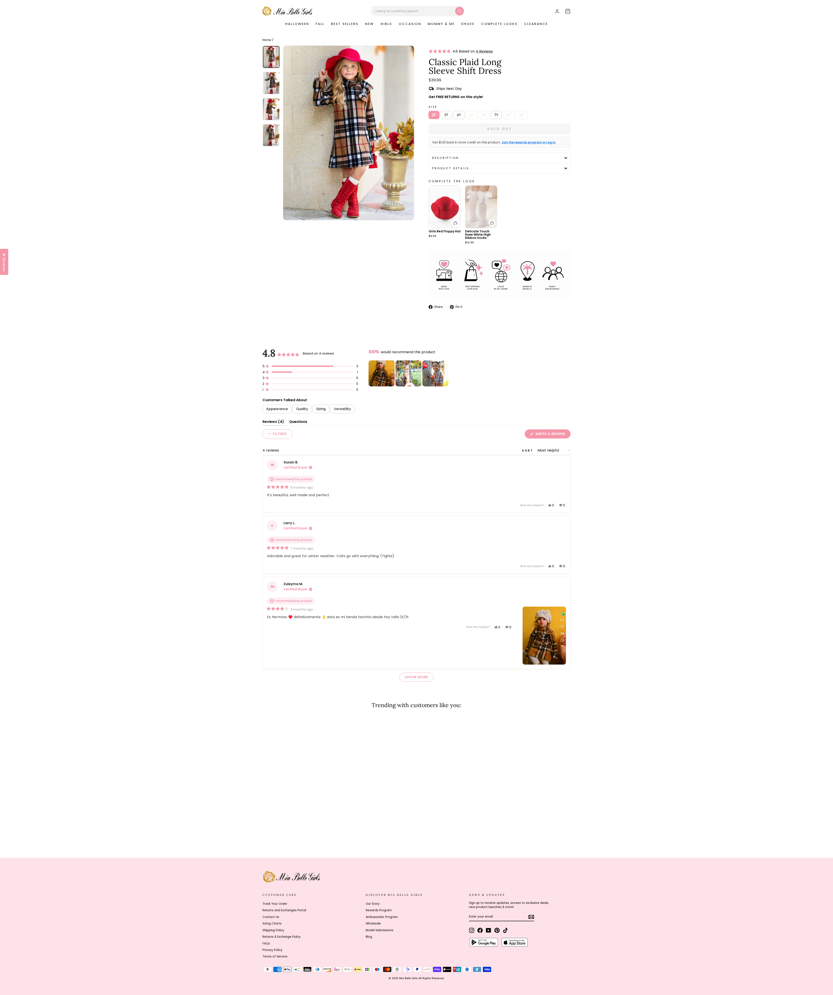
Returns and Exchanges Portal (284, 910)
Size (433, 107)
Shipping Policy (273, 930)
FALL (320, 23)
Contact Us (270, 917)
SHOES (468, 23)
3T (446, 114)
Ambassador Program (382, 917)
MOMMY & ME (441, 23)
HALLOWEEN (297, 23)
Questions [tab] (298, 422)
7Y (496, 114)
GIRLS (386, 23)
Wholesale (373, 923)
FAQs (266, 943)
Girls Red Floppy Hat (445, 231)
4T (459, 114)
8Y (509, 114)
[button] (441, 51)
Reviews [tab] (273, 422)
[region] (409, 373)
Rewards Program (379, 910)
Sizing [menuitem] (321, 408)
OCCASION (410, 23)
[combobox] (418, 11)
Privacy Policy (272, 950)
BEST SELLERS (345, 23)
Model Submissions (379, 930)
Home (266, 40)
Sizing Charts (272, 923)
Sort (528, 450)
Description (445, 158)
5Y (471, 114)
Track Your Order (274, 904)
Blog (369, 937)
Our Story (373, 904)
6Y (484, 114)
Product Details (450, 168)
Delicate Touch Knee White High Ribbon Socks (478, 234)
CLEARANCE (536, 23)
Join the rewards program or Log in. (529, 142)
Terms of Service (274, 956)
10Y (521, 114)
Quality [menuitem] (302, 408)
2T (434, 114)
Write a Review (552, 434)
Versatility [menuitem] (342, 408)
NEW (369, 23)
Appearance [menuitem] (277, 408)
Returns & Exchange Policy (281, 937)
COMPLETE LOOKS (499, 23)
